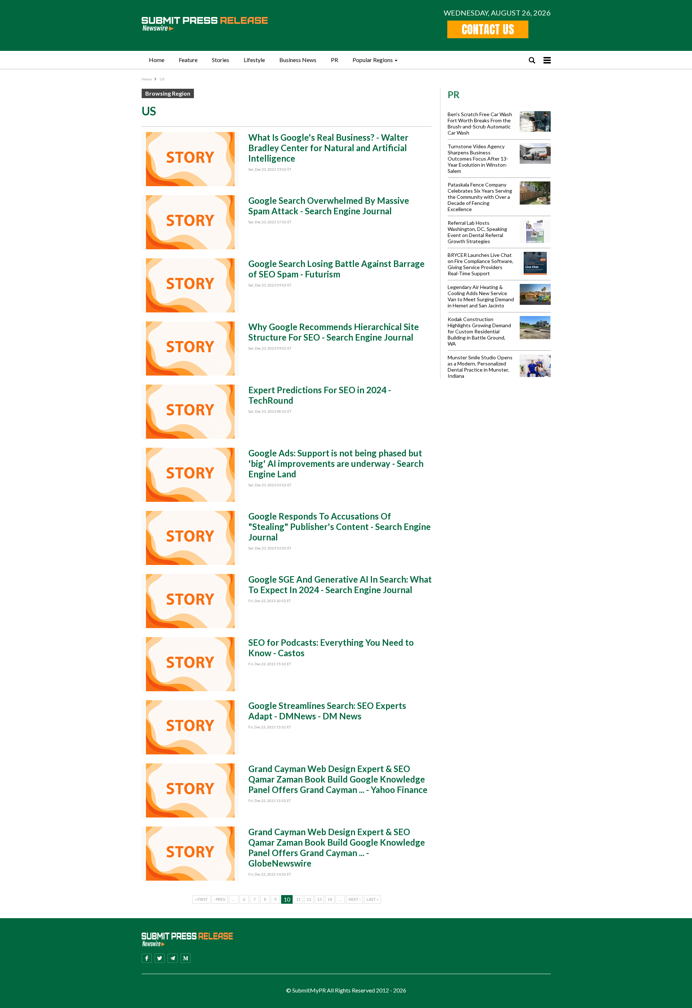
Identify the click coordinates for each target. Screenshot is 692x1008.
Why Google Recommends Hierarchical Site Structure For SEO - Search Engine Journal (333, 331)
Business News (297, 59)
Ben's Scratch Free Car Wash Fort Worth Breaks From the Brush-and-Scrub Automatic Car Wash (480, 123)
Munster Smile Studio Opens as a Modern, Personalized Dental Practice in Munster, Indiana (480, 366)
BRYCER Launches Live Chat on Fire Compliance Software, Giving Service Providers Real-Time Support (480, 264)
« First (201, 899)
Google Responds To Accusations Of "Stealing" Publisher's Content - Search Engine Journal (339, 526)
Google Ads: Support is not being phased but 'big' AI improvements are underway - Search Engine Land (335, 463)
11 (298, 899)
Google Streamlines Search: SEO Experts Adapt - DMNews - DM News (327, 710)
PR (334, 59)
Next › (354, 899)
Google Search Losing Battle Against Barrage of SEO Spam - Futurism (336, 268)
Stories (220, 59)
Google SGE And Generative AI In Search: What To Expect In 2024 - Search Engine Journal (340, 584)
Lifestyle (254, 59)
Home (156, 59)
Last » (372, 899)
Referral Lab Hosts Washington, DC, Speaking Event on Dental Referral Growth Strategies (477, 232)
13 (319, 899)
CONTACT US (488, 29)
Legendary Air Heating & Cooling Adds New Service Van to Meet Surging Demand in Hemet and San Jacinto (481, 296)
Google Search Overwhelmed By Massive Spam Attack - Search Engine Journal (328, 205)
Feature (188, 59)
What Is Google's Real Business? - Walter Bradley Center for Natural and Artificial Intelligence (328, 147)
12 (309, 899)
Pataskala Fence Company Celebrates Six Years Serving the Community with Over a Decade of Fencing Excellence (480, 196)
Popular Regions (372, 59)
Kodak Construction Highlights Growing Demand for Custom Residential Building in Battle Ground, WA (479, 331)
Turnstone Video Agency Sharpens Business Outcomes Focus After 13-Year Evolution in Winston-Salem (478, 158)
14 (330, 899)
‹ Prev (219, 899)
